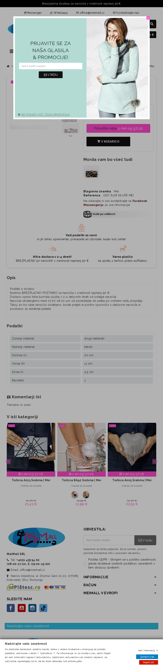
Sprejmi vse (147, 656)
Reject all (148, 662)
